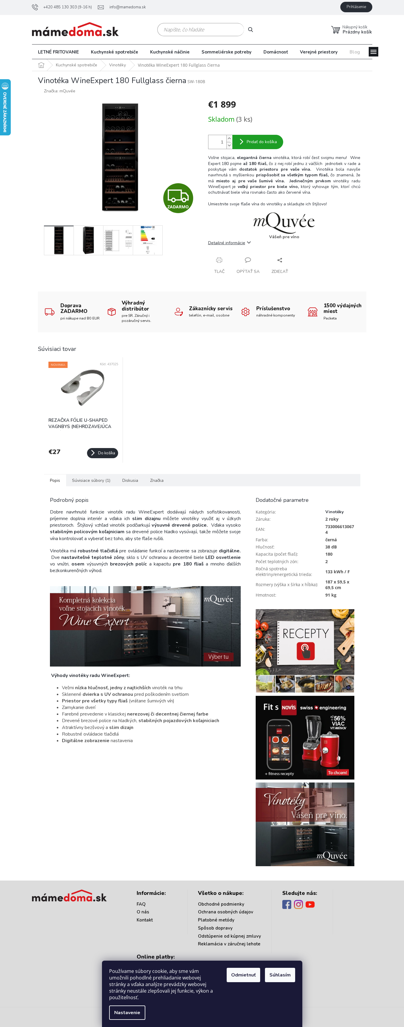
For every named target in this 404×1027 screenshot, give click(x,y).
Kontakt (145, 920)
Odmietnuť (243, 975)
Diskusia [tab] (130, 480)
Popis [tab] (55, 480)
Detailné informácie (226, 243)
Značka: (59, 91)
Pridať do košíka (262, 142)
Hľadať (253, 29)
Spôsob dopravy (215, 928)
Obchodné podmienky (221, 904)
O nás (143, 912)
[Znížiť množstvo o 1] (229, 145)
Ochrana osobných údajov (225, 912)
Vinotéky (334, 512)
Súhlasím (280, 975)
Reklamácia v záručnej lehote (229, 944)
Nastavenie (127, 1012)
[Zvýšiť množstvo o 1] (229, 138)
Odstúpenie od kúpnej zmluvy (229, 936)
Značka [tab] (157, 480)
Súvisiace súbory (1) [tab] (91, 480)
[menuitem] (58, 52)
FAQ (141, 904)
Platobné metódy (216, 920)
